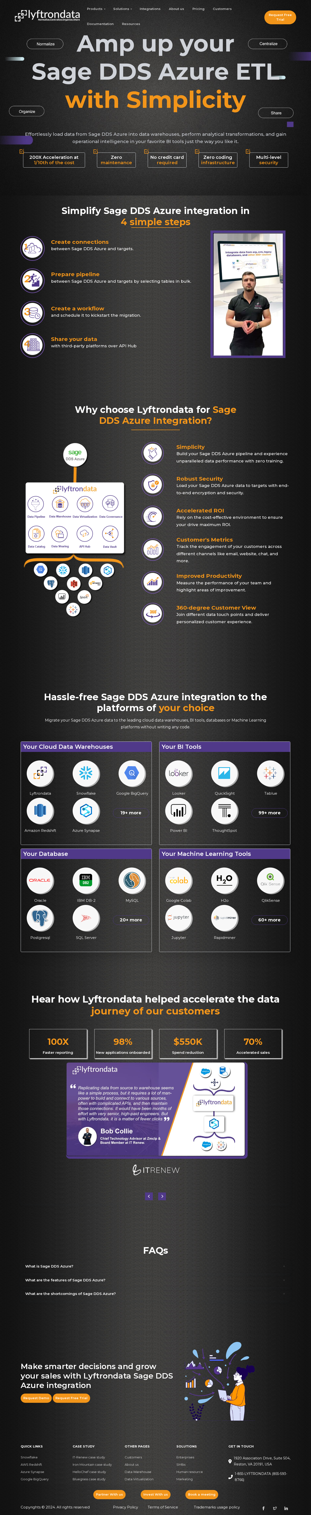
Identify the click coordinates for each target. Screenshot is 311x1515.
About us (176, 9)
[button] (162, 1196)
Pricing (198, 9)
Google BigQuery (35, 1479)
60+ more (269, 920)
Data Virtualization (139, 1479)
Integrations (150, 9)
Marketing (184, 1479)
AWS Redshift (31, 1464)
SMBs (180, 1464)
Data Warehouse (138, 1472)
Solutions (121, 9)
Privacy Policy (125, 1507)
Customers (222, 9)
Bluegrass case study (89, 1479)
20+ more (131, 920)
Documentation (100, 24)
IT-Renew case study (89, 1457)
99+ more (270, 813)
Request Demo (36, 1398)
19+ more (131, 813)
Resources (131, 24)
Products (95, 9)
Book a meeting (202, 1494)
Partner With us (109, 1494)
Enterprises (185, 1457)
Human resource (189, 1472)
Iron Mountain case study (92, 1464)
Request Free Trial (280, 17)
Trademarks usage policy (217, 1507)
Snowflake (29, 1457)
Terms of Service (163, 1507)
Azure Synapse (32, 1472)
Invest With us (155, 1494)
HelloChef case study (89, 1472)
